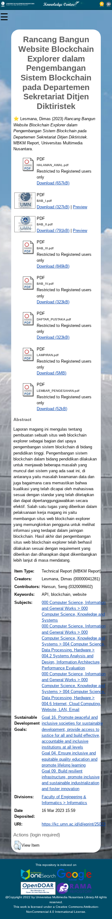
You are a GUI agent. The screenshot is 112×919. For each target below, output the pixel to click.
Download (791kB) (53, 230)
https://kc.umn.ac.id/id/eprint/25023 (73, 824)
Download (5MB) (51, 373)
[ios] (39, 874)
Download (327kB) (53, 207)
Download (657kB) (53, 183)
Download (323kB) (53, 302)
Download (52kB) (52, 408)
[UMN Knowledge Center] (56, 4)
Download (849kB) (53, 266)
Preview (80, 207)
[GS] (74, 874)
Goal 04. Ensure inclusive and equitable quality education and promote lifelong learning (69, 759)
